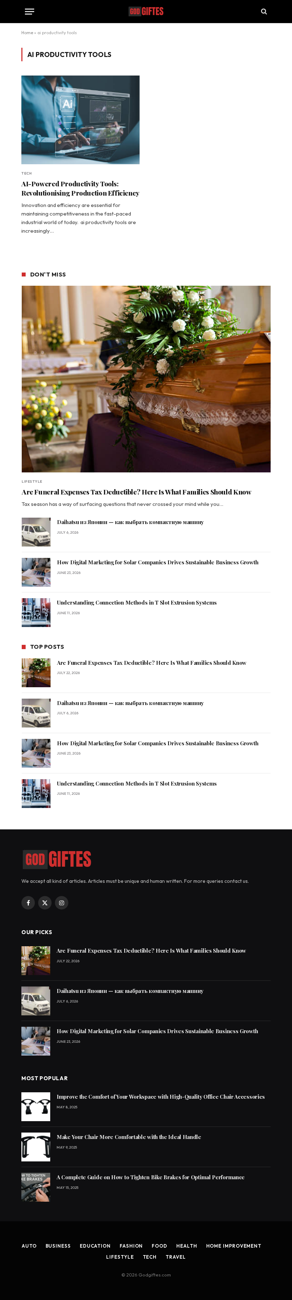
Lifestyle (32, 481)
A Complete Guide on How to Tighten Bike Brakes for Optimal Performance (151, 1177)
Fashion (131, 1246)
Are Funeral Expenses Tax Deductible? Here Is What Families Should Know (136, 491)
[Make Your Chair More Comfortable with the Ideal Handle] (35, 1147)
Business (58, 1246)
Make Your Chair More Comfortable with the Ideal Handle (129, 1136)
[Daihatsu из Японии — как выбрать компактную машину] (36, 532)
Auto (29, 1246)
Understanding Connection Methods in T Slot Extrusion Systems (137, 602)
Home (27, 32)
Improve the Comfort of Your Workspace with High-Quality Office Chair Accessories (161, 1096)
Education (95, 1246)
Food (159, 1246)
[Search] (263, 12)
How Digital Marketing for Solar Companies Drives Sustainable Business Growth (157, 562)
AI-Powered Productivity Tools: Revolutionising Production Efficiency (80, 188)
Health (186, 1246)
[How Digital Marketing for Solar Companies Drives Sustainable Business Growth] (36, 572)
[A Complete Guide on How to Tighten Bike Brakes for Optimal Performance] (35, 1187)
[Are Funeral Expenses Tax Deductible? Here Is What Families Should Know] (146, 379)
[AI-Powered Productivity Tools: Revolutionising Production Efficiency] (80, 120)
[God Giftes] (146, 11)
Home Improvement (234, 1246)
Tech (26, 173)
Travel (176, 1257)
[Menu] (29, 12)
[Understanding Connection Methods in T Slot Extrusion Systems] (36, 612)
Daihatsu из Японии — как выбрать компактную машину (130, 521)
